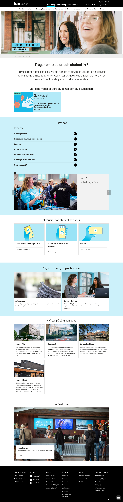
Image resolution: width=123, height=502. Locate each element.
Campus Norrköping (51, 485)
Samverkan (72, 4)
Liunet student (82, 479)
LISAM (80, 482)
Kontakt (107, 5)
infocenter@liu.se (20, 479)
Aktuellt (93, 5)
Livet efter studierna (73, 9)
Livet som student (58, 9)
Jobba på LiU (100, 5)
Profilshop (65, 491)
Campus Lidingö (50, 488)
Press (63, 485)
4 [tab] (21, 173)
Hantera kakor (98, 482)
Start (15, 56)
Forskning (61, 4)
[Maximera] (118, 497)
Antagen (30, 9)
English (101, 2)
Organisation (65, 482)
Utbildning (51, 4)
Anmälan (22, 9)
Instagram (35, 479)
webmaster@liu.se (99, 490)
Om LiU (87, 5)
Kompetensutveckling (89, 9)
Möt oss (102, 9)
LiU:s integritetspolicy (100, 479)
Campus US (49, 482)
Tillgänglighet (98, 485)
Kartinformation (50, 475)
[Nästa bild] (109, 192)
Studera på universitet (43, 9)
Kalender (64, 479)
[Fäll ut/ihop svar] (75, 134)
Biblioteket (65, 475)
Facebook (35, 476)
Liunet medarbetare (83, 475)
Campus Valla (50, 479)
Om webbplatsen (99, 475)
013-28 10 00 (19, 481)
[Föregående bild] (14, 192)
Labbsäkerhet (65, 488)
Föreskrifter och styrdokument (66, 495)
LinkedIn (35, 483)
